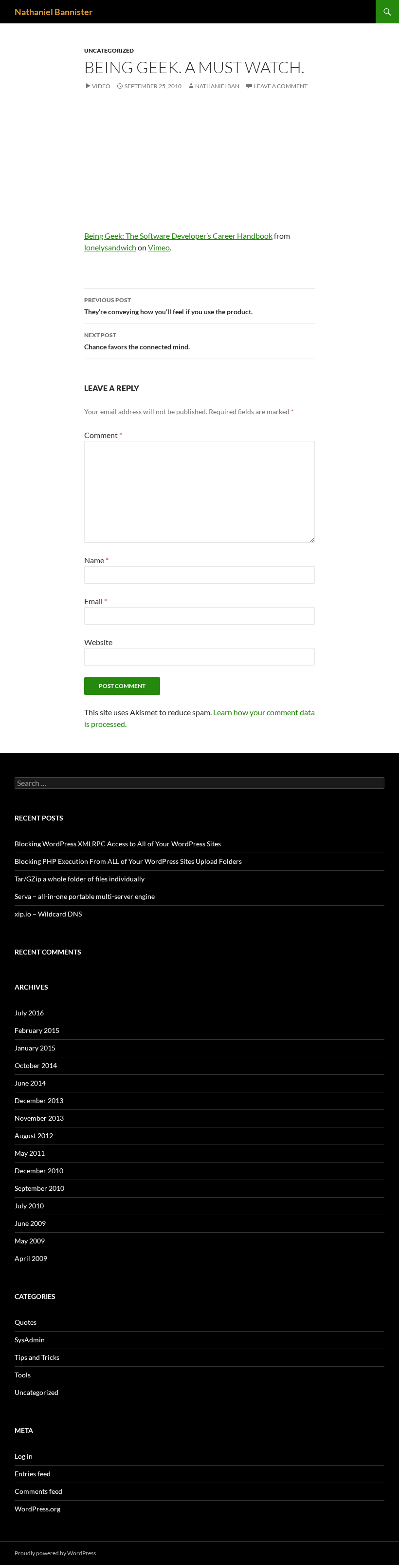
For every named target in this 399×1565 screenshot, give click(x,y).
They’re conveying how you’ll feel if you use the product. (168, 306)
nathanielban (217, 86)
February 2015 (37, 1030)
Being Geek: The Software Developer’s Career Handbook (178, 235)
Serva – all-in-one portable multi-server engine (85, 896)
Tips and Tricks (37, 1357)
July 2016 (29, 1013)
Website (98, 642)
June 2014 (30, 1083)
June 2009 (30, 1223)
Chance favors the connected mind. (137, 341)
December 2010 (39, 1170)
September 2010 (39, 1188)
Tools (23, 1375)
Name (96, 560)
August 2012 (34, 1135)
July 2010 (29, 1206)
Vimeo (159, 247)
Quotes (25, 1322)
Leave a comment (281, 86)
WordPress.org (37, 1509)
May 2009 (30, 1241)
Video (101, 86)
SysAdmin (30, 1340)
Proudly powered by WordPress (55, 1553)
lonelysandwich (110, 247)
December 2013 (39, 1100)
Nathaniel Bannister (53, 11)
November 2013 (39, 1118)
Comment (103, 434)
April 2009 (31, 1258)
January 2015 (35, 1048)
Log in (24, 1456)
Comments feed (38, 1491)
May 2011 (30, 1153)
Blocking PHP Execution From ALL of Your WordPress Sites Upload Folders (128, 861)
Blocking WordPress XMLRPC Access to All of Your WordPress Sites (118, 844)
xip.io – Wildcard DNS (48, 914)
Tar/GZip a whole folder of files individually (80, 879)
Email (95, 601)
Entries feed (33, 1474)
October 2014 (36, 1065)
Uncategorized (109, 50)
